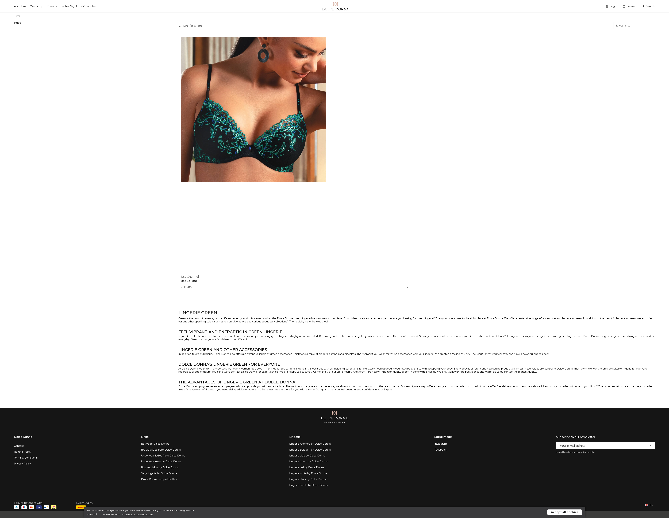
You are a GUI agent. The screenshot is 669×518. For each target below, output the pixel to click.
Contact (19, 445)
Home (17, 15)
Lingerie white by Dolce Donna (308, 473)
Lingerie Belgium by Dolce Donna (310, 449)
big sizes (368, 368)
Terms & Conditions (25, 457)
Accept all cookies (564, 512)
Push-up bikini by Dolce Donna (160, 467)
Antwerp (358, 371)
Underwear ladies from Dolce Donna (163, 455)
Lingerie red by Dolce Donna (306, 467)
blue (235, 321)
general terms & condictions (139, 514)
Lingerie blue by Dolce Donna (307, 455)
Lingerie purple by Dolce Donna (308, 485)
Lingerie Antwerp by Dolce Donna (310, 443)
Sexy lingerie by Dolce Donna (159, 473)
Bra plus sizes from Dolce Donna (161, 449)
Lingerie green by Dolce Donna (308, 461)
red (226, 321)
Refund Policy (22, 451)
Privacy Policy (22, 463)
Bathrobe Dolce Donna (155, 443)
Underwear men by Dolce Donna (161, 461)
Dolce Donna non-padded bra (159, 479)
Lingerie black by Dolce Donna (307, 479)
